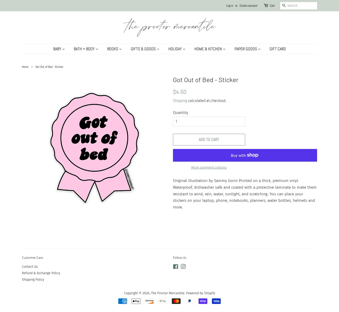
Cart (272, 5)
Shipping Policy (33, 279)
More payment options (209, 167)
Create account (249, 5)
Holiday (175, 48)
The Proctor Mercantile (167, 293)
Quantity (180, 112)
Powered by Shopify (200, 293)
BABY (57, 48)
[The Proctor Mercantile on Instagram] (183, 267)
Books (113, 48)
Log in (229, 5)
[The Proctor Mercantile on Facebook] (175, 267)
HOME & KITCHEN (208, 48)
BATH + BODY (84, 48)
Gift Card (278, 48)
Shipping (180, 100)
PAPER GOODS (246, 48)
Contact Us (30, 266)
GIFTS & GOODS (144, 48)
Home (25, 67)
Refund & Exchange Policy (41, 273)
